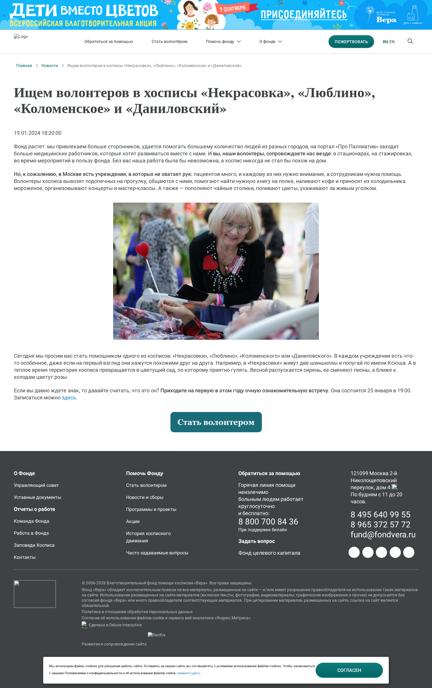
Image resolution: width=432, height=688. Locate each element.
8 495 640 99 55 (381, 514)
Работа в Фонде (31, 533)
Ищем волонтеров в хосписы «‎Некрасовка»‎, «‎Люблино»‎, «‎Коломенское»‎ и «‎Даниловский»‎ (154, 65)
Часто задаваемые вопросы (157, 553)
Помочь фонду (220, 41)
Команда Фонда (31, 521)
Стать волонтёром (169, 41)
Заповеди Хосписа (34, 545)
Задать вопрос (256, 541)
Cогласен (349, 670)
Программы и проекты (151, 509)
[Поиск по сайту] (410, 41)
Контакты (25, 557)
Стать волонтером (146, 485)
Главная (24, 65)
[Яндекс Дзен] (395, 552)
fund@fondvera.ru (383, 534)
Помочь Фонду (144, 473)
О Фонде (24, 473)
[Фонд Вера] (35, 583)
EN (392, 41)
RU (385, 41)
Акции (133, 521)
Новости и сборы (144, 497)
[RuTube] (408, 552)
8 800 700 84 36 (268, 521)
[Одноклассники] (368, 552)
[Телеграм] (354, 552)
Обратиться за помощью (108, 41)
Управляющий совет (36, 485)
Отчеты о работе (34, 509)
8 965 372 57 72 (381, 524)
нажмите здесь (188, 673)
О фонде (267, 41)
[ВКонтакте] (381, 552)
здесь (69, 397)
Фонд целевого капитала (269, 553)
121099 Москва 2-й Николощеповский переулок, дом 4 (374, 480)
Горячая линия (256, 485)
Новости (49, 65)
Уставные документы (37, 497)
